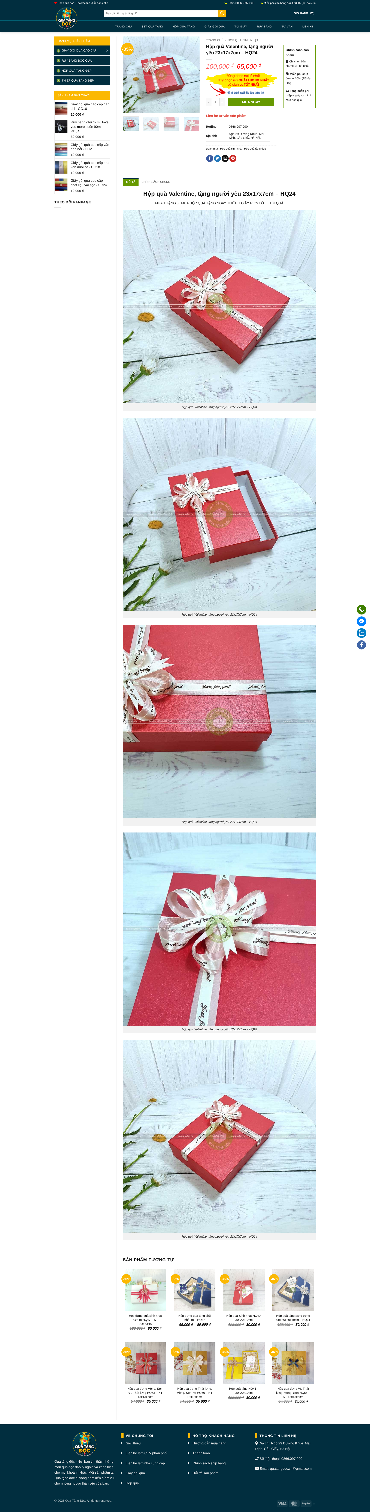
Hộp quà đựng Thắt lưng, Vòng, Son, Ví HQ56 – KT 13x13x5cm (194, 1392)
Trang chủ (123, 26)
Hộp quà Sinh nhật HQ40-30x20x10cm (244, 1317)
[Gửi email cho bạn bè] (225, 158)
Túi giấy (240, 26)
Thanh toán (201, 1453)
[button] (303, 13)
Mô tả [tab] (130, 181)
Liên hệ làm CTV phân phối (146, 1453)
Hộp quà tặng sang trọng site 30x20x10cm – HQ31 (293, 1317)
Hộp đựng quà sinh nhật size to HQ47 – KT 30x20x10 (145, 1319)
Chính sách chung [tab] (156, 181)
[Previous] (130, 75)
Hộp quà (132, 1483)
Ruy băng (264, 26)
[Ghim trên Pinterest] (232, 158)
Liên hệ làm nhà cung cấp (145, 1463)
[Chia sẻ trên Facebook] (209, 158)
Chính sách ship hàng (209, 1463)
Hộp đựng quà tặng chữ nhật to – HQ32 (194, 1317)
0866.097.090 (238, 126)
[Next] (192, 75)
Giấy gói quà (214, 26)
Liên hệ (308, 26)
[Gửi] (222, 13)
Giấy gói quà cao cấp (79, 50)
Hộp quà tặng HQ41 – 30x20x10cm (244, 1390)
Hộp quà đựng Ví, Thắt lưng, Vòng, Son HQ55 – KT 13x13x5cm (293, 1392)
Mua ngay (251, 102)
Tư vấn (287, 26)
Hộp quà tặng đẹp (255, 148)
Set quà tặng (152, 26)
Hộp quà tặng (184, 26)
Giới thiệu (133, 1443)
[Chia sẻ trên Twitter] (217, 158)
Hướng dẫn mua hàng (209, 1443)
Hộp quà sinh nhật (243, 40)
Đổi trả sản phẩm (205, 1473)
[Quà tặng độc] (75, 18)
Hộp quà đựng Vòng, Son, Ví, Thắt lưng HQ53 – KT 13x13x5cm (145, 1392)
